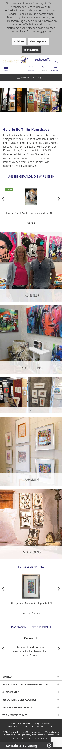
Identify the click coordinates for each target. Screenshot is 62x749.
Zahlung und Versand (41, 723)
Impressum (29, 726)
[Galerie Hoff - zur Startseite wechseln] (27, 58)
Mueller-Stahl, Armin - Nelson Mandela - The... (31, 213)
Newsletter (16, 723)
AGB (52, 726)
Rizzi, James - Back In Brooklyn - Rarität (31, 603)
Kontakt (26, 723)
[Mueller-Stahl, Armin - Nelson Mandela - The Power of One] (31, 196)
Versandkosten (52, 732)
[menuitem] (56, 68)
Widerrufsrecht (15, 726)
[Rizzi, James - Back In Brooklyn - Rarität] (31, 586)
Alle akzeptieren (38, 41)
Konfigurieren (31, 49)
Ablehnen (19, 41)
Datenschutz (42, 726)
